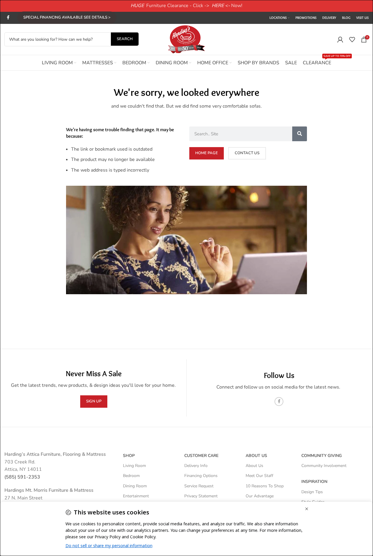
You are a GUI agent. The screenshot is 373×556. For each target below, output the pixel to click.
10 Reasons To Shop (265, 486)
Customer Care (201, 455)
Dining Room (135, 486)
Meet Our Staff (259, 475)
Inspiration (314, 481)
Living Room (134, 465)
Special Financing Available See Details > (67, 17)
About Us (256, 455)
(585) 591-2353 (22, 477)
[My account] (340, 39)
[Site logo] (186, 39)
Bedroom (131, 475)
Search (125, 39)
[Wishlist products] (352, 39)
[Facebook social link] (7, 18)
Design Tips (312, 492)
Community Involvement (323, 465)
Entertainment (136, 496)
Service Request (198, 486)
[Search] (299, 133)
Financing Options (201, 475)
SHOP (129, 455)
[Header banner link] (186, 6)
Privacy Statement (201, 496)
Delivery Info (196, 465)
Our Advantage (260, 496)
